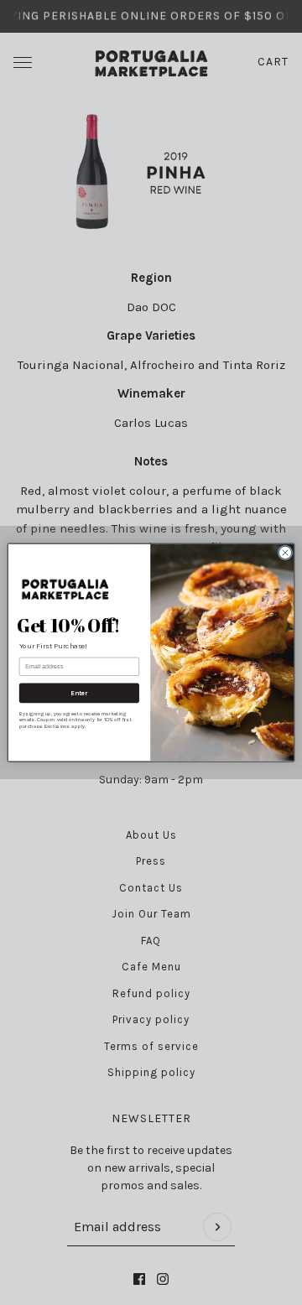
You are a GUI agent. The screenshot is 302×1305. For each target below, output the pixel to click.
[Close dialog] (285, 552)
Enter (79, 693)
